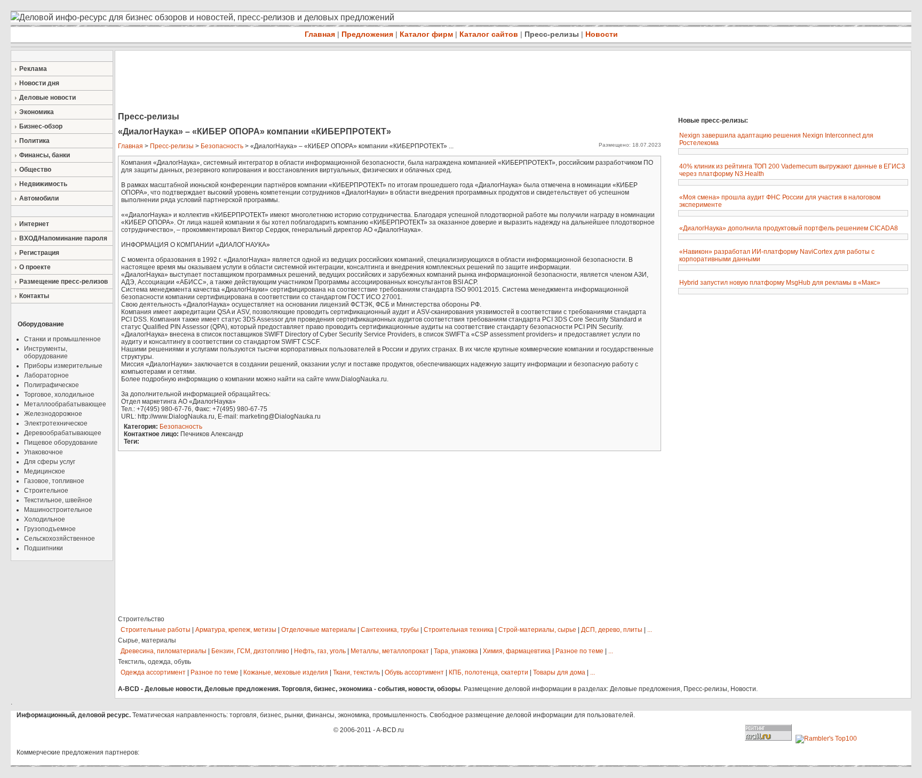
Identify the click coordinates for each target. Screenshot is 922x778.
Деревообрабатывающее (62, 433)
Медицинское (44, 471)
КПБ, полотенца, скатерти (488, 672)
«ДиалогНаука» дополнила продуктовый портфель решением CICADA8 (788, 228)
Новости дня (39, 83)
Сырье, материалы (147, 640)
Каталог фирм (426, 34)
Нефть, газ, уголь (320, 651)
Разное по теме (579, 651)
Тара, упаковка (456, 651)
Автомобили (39, 198)
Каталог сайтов (488, 34)
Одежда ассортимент (153, 672)
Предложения (367, 34)
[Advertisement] (309, 82)
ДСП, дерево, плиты (611, 629)
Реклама (33, 69)
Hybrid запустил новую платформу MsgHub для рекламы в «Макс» (779, 282)
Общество (35, 169)
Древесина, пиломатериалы (163, 651)
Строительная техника (459, 629)
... (649, 629)
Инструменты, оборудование (46, 352)
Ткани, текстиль (356, 672)
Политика (34, 141)
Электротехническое (56, 423)
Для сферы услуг (49, 462)
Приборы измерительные (63, 366)
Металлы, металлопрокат (390, 651)
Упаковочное (43, 452)
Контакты (34, 296)
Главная (320, 34)
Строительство (141, 619)
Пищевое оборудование (61, 442)
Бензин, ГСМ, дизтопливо (250, 651)
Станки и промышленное (62, 339)
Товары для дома (559, 672)
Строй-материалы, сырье (537, 629)
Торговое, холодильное (59, 394)
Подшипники (43, 548)
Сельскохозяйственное (59, 538)
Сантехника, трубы (390, 629)
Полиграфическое (51, 385)
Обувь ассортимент (414, 672)
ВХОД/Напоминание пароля (63, 238)
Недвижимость (43, 184)
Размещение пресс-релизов (63, 281)
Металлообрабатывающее (65, 404)
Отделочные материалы (318, 629)
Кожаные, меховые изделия (285, 672)
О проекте (35, 267)
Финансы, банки (44, 155)
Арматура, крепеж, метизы (235, 629)
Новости (601, 34)
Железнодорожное (53, 414)
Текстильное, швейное (58, 500)
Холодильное (44, 519)
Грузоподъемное (50, 529)
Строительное (46, 490)
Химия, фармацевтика (517, 651)
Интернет (34, 224)
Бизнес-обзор (40, 126)
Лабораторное (46, 375)
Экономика (36, 112)
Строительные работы (155, 629)
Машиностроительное (58, 510)
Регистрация (39, 252)
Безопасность (222, 146)
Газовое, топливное (54, 481)
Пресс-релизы (551, 34)
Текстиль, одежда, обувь (154, 661)
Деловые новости (47, 97)
